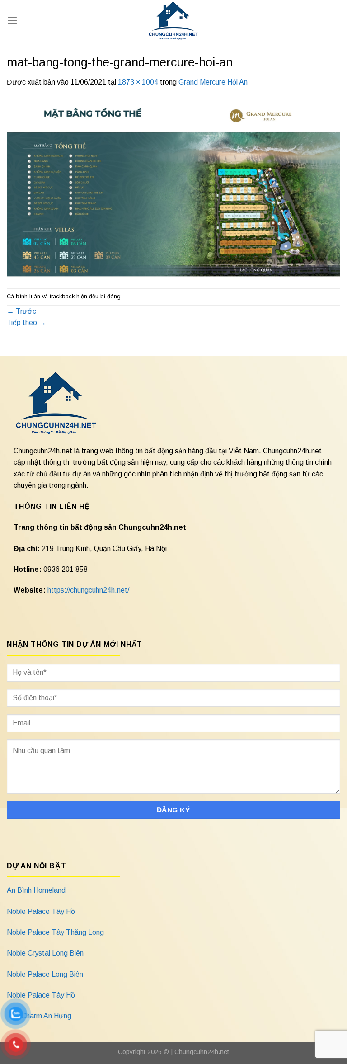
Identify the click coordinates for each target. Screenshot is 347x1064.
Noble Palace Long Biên (45, 974)
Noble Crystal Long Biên (45, 953)
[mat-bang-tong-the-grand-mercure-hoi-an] (173, 188)
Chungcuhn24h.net (201, 1051)
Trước (21, 311)
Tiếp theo (26, 322)
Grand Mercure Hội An (213, 82)
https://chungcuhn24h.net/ (88, 590)
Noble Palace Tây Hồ (41, 911)
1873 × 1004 (138, 82)
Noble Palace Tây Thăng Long (55, 932)
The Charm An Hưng (39, 1016)
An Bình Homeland (36, 890)
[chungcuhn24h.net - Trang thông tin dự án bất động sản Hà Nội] (174, 20)
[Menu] (12, 20)
